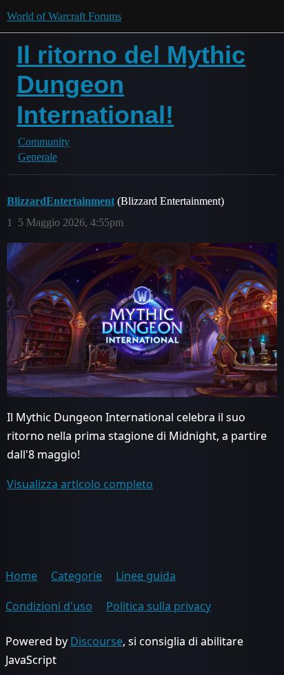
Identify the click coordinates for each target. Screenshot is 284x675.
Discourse (96, 641)
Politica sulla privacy (158, 606)
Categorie (76, 575)
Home (21, 575)
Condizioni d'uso (49, 606)
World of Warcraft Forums (64, 16)
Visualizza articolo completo (80, 484)
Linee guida (146, 575)
